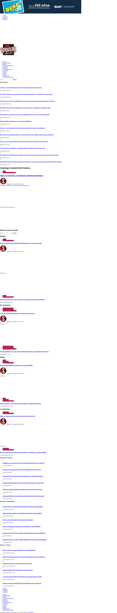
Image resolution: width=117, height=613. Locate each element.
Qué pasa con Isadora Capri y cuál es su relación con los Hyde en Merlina (22, 299)
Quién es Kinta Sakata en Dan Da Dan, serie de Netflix (16, 365)
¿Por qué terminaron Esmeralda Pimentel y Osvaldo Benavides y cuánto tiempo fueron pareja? (26, 94)
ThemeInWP (31, 612)
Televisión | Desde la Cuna (9, 172)
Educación (5, 68)
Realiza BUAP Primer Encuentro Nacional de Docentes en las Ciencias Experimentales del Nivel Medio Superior (31, 161)
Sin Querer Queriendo (8, 65)
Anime (4, 360)
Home (4, 171)
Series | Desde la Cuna (8, 240)
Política (4, 74)
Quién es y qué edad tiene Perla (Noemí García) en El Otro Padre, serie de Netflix (22, 128)
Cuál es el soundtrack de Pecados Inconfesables (18, 520)
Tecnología (5, 70)
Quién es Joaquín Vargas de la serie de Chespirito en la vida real (22, 489)
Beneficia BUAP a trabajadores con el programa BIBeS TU (16, 121)
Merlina (4, 64)
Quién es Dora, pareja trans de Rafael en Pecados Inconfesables (23, 506)
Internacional (6, 75)
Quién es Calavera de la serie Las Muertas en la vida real (17, 416)
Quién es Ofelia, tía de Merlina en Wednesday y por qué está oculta (21, 243)
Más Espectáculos (7, 69)
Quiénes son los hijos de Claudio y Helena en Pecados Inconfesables (24, 533)
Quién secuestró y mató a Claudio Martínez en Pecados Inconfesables (24, 539)
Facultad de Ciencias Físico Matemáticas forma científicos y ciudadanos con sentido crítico (25, 107)
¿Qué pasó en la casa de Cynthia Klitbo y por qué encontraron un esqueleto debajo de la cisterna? (27, 101)
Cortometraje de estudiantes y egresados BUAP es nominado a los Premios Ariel (22, 148)
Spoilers (5, 61)
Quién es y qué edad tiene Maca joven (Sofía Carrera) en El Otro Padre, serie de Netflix (24, 141)
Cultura (4, 72)
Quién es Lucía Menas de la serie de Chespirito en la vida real (22, 469)
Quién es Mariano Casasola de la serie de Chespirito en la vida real (23, 496)
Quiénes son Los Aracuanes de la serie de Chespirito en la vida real (23, 463)
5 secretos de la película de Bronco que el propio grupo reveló (22, 576)
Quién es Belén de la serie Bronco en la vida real (18, 570)
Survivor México (7, 63)
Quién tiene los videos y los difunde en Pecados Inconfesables (22, 513)
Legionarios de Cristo (8, 308)
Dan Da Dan (6, 361)
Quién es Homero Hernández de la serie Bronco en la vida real (22, 583)
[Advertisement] (58, 31)
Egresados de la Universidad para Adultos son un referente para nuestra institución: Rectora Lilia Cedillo (29, 155)
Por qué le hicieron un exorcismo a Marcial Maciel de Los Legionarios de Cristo (24, 351)
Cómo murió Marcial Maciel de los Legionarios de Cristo (17, 313)
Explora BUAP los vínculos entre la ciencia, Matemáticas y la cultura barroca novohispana (25, 114)
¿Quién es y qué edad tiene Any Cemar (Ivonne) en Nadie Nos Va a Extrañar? (21, 87)
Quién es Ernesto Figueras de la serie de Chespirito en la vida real (23, 483)
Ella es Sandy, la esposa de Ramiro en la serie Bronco (19, 550)
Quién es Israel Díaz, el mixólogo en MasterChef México (21, 176)
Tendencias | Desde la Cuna (9, 310)
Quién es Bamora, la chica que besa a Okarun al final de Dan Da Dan (20, 403)
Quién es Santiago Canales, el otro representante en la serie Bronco (24, 557)
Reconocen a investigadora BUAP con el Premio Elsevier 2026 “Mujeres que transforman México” (27, 134)
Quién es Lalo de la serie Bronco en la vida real (17, 563)
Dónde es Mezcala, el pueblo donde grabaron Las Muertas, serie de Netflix (23, 452)
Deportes (5, 66)
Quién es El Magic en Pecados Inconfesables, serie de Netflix (21, 526)
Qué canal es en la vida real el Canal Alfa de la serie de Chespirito (23, 476)
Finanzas (5, 73)
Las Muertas (6, 412)
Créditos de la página (8, 77)
